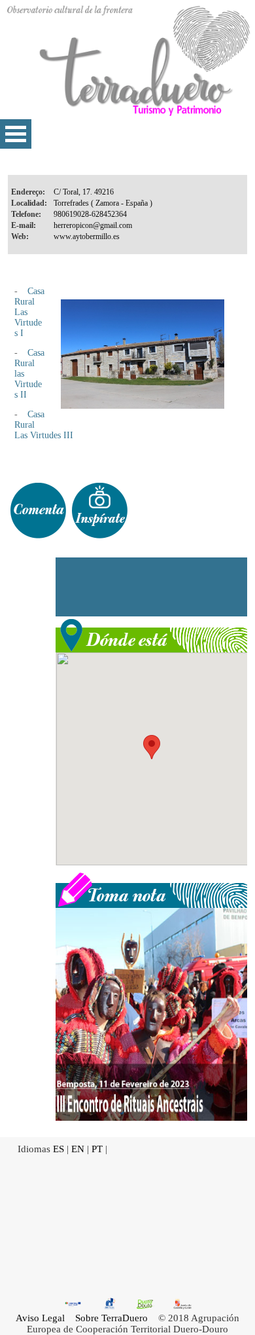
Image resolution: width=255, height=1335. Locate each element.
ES (58, 1149)
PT (97, 1149)
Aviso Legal (40, 1318)
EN (77, 1149)
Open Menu (15, 134)
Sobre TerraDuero (111, 1318)
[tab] (38, 510)
